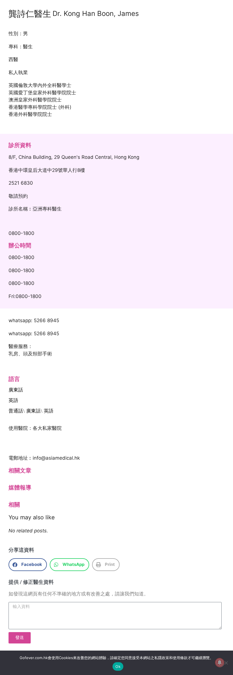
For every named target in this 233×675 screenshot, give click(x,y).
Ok (117, 666)
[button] (28, 564)
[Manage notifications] (219, 662)
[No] (226, 663)
